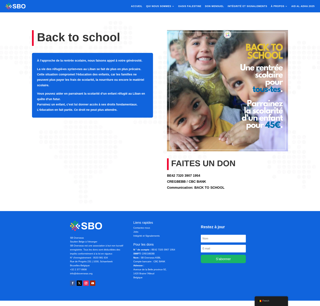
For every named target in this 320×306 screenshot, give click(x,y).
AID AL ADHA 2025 (303, 6)
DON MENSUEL (214, 6)
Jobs (135, 231)
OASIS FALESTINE (189, 6)
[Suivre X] (79, 283)
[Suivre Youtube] (92, 283)
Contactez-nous (141, 227)
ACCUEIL (136, 6)
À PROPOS (277, 6)
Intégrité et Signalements (146, 235)
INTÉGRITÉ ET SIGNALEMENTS (247, 6)
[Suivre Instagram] (86, 283)
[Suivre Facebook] (72, 283)
